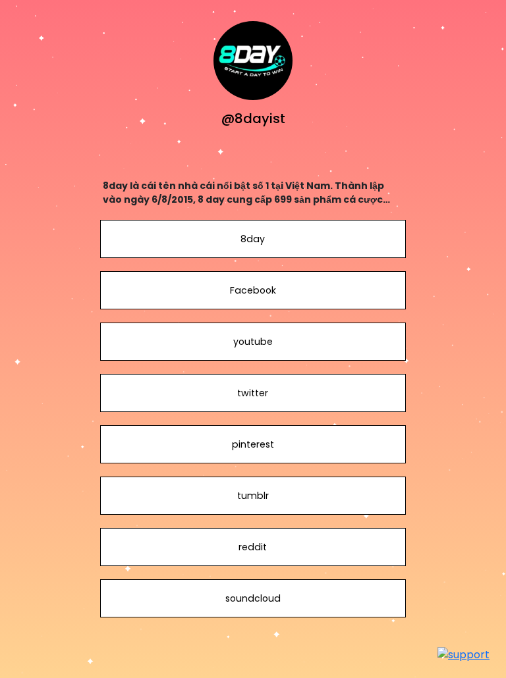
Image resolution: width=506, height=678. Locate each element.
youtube (253, 341)
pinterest (253, 444)
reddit (253, 547)
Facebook (253, 290)
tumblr (253, 495)
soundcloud (253, 598)
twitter (252, 393)
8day (252, 239)
